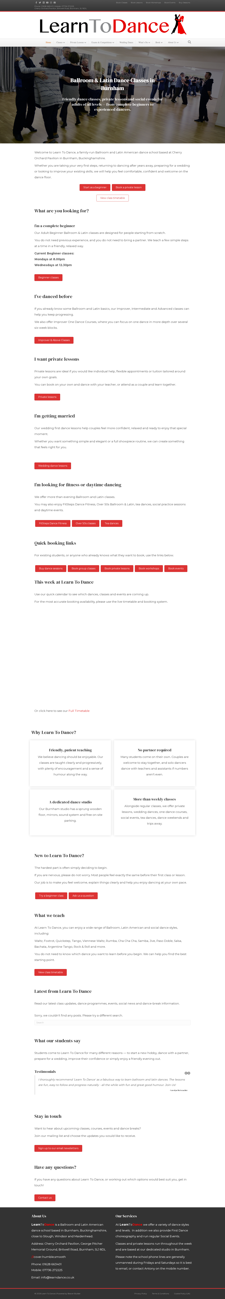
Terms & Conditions (160, 1293)
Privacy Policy (140, 1293)
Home (48, 42)
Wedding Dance (126, 42)
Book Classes (121, 2)
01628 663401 (47, 6)
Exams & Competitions (102, 42)
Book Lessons (136, 2)
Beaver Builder (74, 1293)
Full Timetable (79, 711)
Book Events (169, 2)
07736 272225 (68, 6)
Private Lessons (77, 42)
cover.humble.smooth (48, 1257)
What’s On (143, 42)
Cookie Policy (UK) (182, 1293)
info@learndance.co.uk (57, 1277)
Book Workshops (153, 2)
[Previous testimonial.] (186, 1073)
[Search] (189, 42)
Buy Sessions (184, 2)
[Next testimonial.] (189, 1073)
